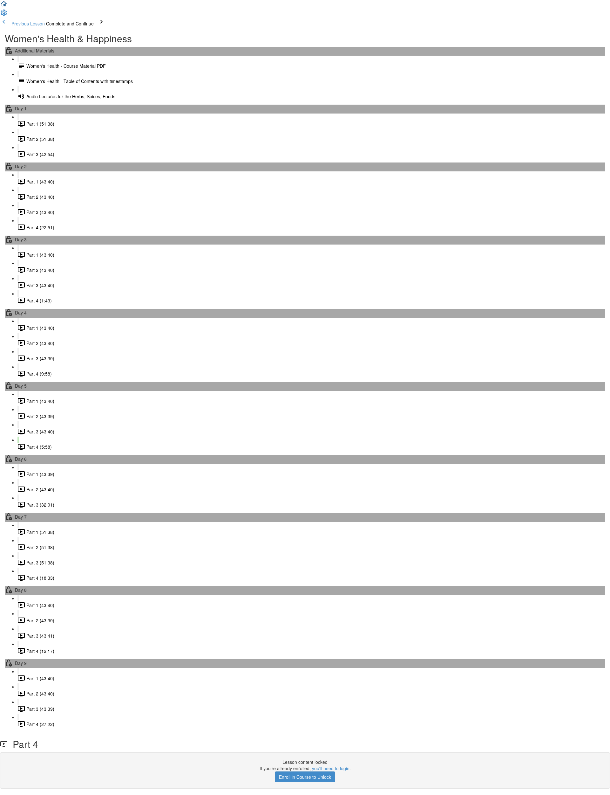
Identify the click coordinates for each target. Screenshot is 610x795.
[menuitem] (4, 14)
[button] (4, 6)
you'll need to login (330, 768)
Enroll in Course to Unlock (305, 777)
